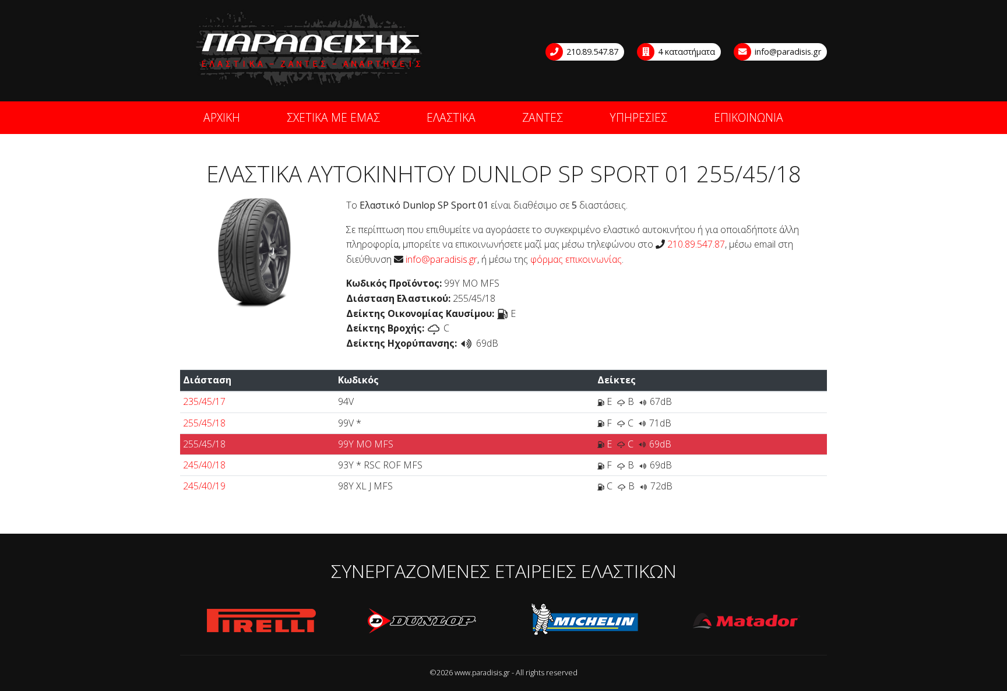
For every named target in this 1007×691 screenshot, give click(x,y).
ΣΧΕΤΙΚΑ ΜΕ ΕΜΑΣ (333, 117)
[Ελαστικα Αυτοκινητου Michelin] (585, 621)
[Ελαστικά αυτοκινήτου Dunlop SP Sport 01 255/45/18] (254, 252)
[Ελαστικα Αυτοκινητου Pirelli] (261, 621)
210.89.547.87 (591, 51)
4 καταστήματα (685, 51)
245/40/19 (204, 486)
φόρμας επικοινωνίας (576, 259)
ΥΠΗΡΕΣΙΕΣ (638, 117)
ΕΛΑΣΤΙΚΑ (451, 117)
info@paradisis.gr (786, 51)
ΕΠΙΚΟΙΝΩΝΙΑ (748, 117)
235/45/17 (204, 401)
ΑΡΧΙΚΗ (221, 117)
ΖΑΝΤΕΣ (542, 117)
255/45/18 (204, 423)
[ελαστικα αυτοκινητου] (310, 49)
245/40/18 (204, 465)
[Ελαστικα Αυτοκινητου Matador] (747, 621)
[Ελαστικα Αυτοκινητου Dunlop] (423, 621)
